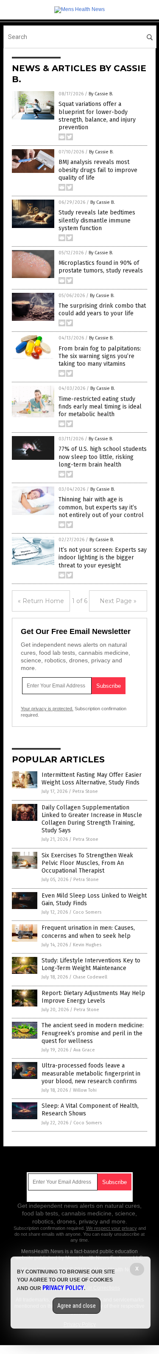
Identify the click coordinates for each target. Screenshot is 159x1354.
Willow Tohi (85, 1090)
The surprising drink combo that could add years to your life (102, 309)
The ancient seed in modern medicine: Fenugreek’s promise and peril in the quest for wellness (93, 1033)
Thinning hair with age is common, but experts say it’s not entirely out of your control (101, 507)
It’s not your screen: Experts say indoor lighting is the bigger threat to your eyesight (103, 557)
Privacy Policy (63, 1287)
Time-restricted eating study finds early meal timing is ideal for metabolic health (100, 406)
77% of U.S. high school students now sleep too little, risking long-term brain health (103, 456)
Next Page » (118, 601)
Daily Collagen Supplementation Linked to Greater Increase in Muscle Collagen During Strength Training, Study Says (92, 819)
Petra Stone (85, 791)
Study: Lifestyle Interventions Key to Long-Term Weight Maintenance (91, 964)
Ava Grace (84, 1050)
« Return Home (41, 601)
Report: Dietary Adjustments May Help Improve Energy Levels (93, 997)
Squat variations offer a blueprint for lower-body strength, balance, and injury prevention (97, 115)
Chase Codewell (90, 977)
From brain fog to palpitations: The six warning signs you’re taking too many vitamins (100, 356)
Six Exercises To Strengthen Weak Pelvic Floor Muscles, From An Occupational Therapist (87, 863)
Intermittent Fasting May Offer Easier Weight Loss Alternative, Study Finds (92, 778)
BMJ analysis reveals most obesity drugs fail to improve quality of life (98, 169)
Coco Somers (87, 912)
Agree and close (76, 1305)
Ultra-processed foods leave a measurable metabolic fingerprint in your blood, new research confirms (91, 1073)
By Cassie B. (101, 94)
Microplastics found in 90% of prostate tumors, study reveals (101, 266)
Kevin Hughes (87, 945)
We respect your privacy (111, 1228)
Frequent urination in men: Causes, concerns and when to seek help (88, 931)
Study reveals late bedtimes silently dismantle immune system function (97, 220)
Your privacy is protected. (47, 708)
